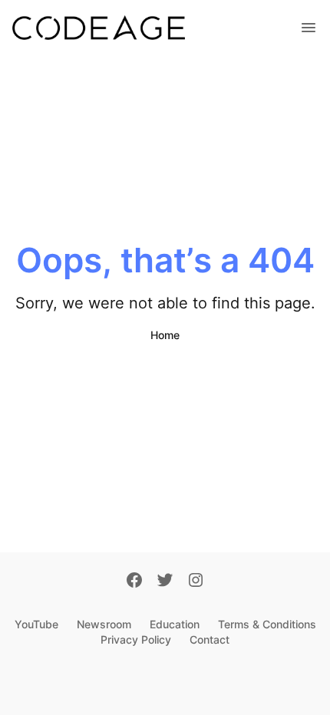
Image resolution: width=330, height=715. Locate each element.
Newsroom (104, 624)
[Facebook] (134, 581)
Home (165, 334)
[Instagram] (195, 581)
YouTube (36, 624)
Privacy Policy (136, 639)
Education (175, 624)
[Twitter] (165, 581)
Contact (209, 639)
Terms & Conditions (267, 624)
